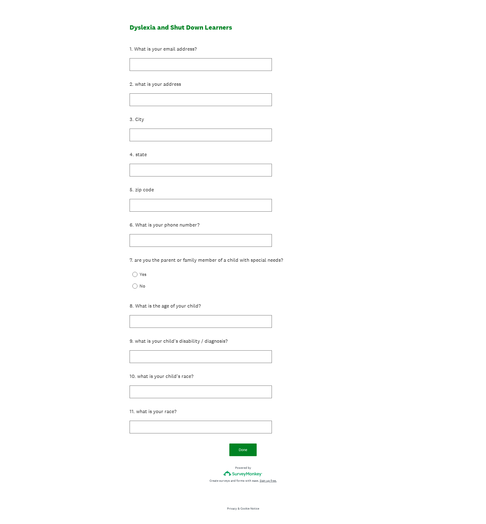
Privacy (232, 509)
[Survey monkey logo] (243, 473)
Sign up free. (268, 481)
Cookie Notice (249, 509)
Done (243, 449)
